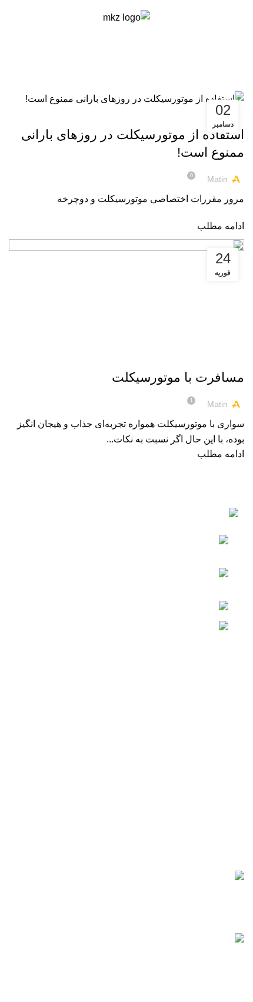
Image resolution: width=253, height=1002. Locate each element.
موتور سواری (170, 114)
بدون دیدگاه (45, 907)
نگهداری (92, 114)
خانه (238, 83)
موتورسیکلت (128, 114)
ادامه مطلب (220, 226)
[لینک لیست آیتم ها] (126, 750)
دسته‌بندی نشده (216, 357)
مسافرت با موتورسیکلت (178, 377)
